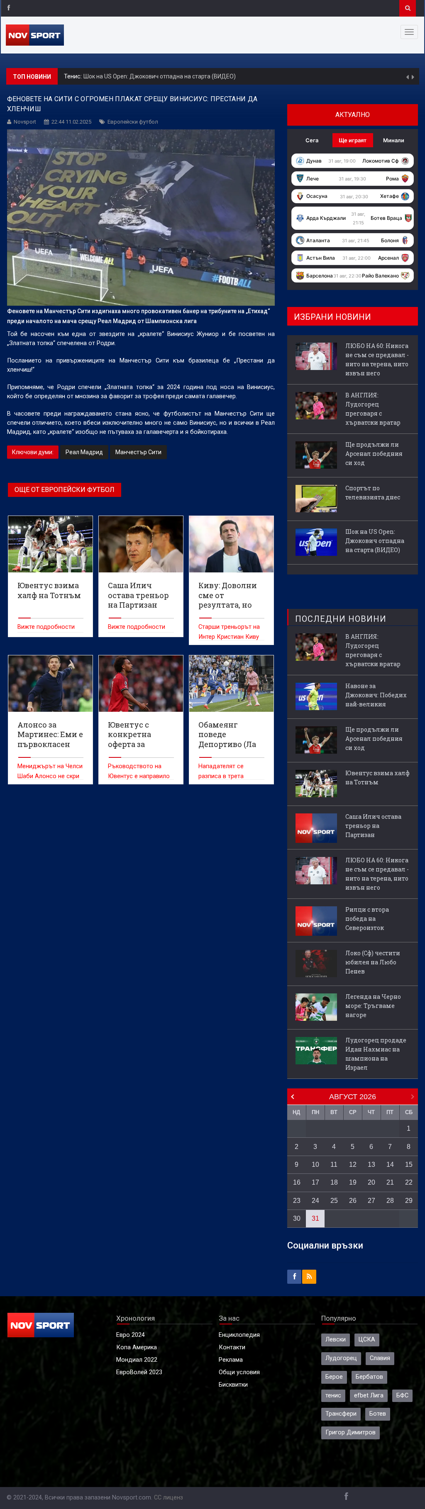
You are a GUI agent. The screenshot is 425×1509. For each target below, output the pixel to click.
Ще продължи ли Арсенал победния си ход (374, 454)
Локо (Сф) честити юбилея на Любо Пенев (372, 962)
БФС (402, 1395)
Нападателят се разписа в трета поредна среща (221, 776)
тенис (333, 1395)
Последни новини (340, 619)
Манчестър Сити (138, 452)
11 (333, 1164)
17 (315, 1182)
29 (409, 1200)
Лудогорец (341, 1358)
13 (371, 1164)
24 (315, 1200)
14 (390, 1164)
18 (334, 1182)
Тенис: (73, 76)
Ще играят (352, 140)
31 (315, 1218)
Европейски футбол (132, 122)
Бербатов (369, 1376)
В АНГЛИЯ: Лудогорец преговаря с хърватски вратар (373, 408)
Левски (335, 1339)
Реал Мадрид (84, 452)
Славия (380, 1358)
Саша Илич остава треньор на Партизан (373, 826)
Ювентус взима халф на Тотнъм (377, 777)
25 (334, 1200)
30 (296, 1218)
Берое (334, 1376)
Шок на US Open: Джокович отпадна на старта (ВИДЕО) (159, 76)
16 (296, 1182)
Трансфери (341, 1413)
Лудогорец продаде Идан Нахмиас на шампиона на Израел (375, 1053)
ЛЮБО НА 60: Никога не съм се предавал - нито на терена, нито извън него (377, 359)
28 (390, 1200)
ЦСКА (367, 1339)
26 (353, 1200)
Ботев (377, 1413)
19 (353, 1182)
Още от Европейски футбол (65, 490)
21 (390, 1182)
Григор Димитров (350, 1432)
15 (409, 1164)
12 (353, 1164)
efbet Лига (368, 1395)
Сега (311, 140)
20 (371, 1182)
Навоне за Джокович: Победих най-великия (376, 695)
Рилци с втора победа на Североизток (367, 918)
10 (315, 1164)
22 (409, 1182)
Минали (393, 140)
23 (296, 1200)
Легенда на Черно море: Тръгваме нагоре (373, 1006)
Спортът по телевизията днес (372, 492)
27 (371, 1200)
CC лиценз (168, 1497)
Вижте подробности (46, 626)
